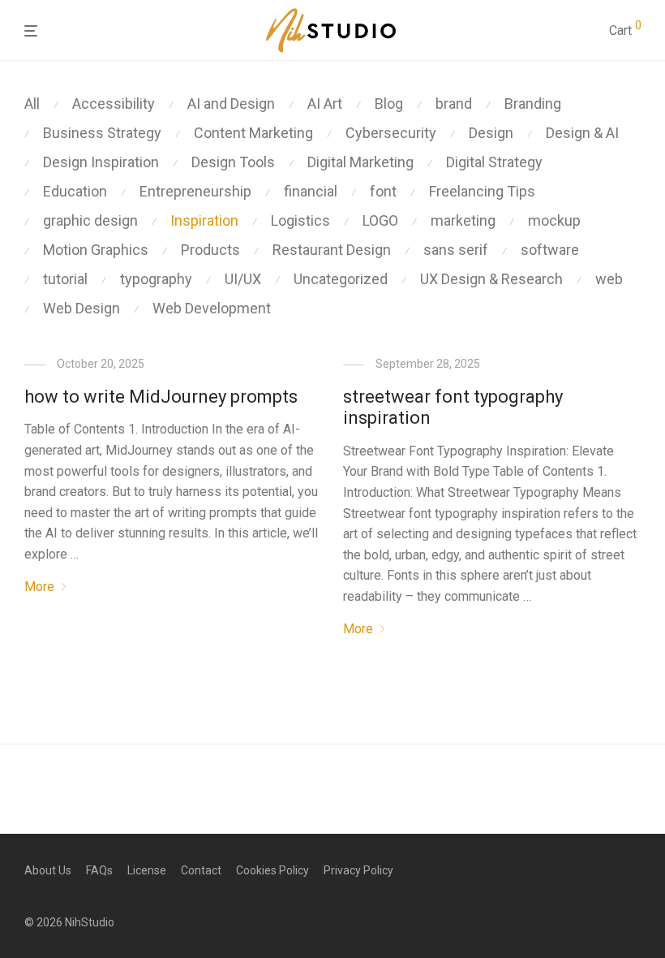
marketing (463, 220)
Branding (532, 103)
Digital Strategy (494, 161)
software (550, 249)
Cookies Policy (272, 870)
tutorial (65, 278)
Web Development (211, 308)
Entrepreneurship (195, 191)
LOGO (380, 220)
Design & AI (582, 132)
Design (491, 132)
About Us (47, 870)
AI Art (324, 103)
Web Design (81, 308)
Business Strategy (102, 132)
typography (156, 278)
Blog (389, 103)
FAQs (99, 870)
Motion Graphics (95, 249)
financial (310, 191)
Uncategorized (341, 278)
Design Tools (233, 161)
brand (453, 103)
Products (210, 249)
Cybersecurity (390, 132)
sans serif (455, 249)
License (146, 870)
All (32, 103)
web (609, 278)
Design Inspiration (101, 161)
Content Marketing (253, 132)
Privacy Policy (358, 870)
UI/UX (243, 278)
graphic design (90, 220)
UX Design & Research (491, 278)
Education (75, 191)
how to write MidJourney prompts (161, 396)
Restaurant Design (331, 249)
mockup (554, 220)
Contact (201, 870)
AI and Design (231, 103)
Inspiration (204, 220)
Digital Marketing (360, 161)
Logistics (300, 220)
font (383, 191)
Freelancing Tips (482, 191)
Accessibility (113, 103)
